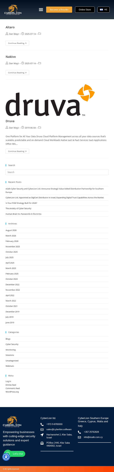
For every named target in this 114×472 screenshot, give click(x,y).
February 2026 (12, 241)
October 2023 (12, 279)
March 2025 (11, 268)
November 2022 (13, 290)
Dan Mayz (14, 33)
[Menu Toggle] (41, 9)
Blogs (8, 339)
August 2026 (11, 230)
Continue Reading (18, 42)
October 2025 (12, 252)
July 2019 (9, 317)
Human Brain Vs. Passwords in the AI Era (23, 214)
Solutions (10, 355)
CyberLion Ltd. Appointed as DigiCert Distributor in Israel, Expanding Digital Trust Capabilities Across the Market (55, 197)
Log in (8, 381)
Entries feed (11, 385)
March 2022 (11, 300)
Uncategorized (12, 360)
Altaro (10, 27)
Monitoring (11, 349)
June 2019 (10, 322)
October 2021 (12, 306)
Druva (10, 121)
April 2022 (10, 295)
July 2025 (9, 257)
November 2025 (13, 246)
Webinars (10, 366)
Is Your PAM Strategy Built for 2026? (21, 203)
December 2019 (12, 311)
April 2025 (10, 262)
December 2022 (12, 284)
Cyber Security (12, 344)
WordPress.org (12, 391)
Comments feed (13, 388)
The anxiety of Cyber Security (18, 208)
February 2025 (12, 273)
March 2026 (11, 235)
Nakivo (11, 57)
